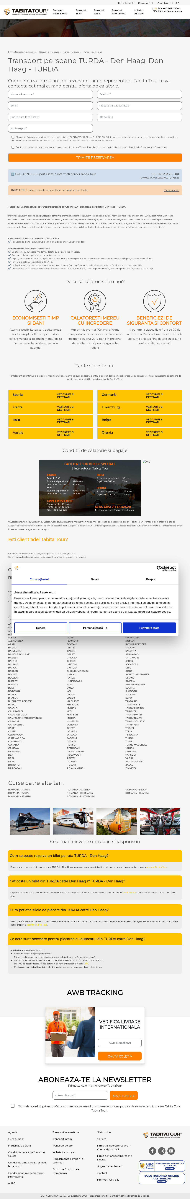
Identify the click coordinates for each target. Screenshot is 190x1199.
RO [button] (178, 3)
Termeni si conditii (98, 1195)
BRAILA (12, 694)
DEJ (10, 754)
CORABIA (13, 744)
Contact (102, 1172)
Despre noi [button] (145, 3)
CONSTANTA (15, 741)
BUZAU (12, 704)
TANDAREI (131, 701)
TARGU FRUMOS (134, 707)
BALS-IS (12, 661)
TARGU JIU (131, 711)
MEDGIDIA (73, 704)
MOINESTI (72, 714)
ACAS (11, 624)
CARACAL (13, 721)
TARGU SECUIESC (135, 721)
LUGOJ (71, 697)
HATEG (71, 677)
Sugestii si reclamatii (109, 1166)
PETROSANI (73, 748)
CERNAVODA (15, 734)
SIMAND (130, 677)
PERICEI (71, 741)
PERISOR (72, 744)
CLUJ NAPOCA (16, 738)
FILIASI (70, 637)
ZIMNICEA (131, 768)
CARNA (12, 731)
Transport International (66, 1132)
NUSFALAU (73, 721)
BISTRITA (13, 684)
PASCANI (72, 738)
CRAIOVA (13, 748)
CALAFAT (13, 707)
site (107, 867)
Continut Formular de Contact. (97, 140)
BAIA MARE (14, 650)
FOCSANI (72, 644)
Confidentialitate (119, 1195)
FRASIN (71, 647)
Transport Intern (81, 12)
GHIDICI (71, 661)
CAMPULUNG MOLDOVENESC (25, 717)
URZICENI (130, 751)
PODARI (71, 764)
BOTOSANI (14, 691)
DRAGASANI (15, 768)
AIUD (11, 630)
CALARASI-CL (16, 711)
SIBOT (128, 671)
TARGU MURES (133, 714)
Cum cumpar (16, 1138)
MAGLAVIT (73, 701)
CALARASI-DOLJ (17, 714)
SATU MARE (132, 657)
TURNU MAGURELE (136, 744)
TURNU (129, 741)
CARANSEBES (16, 724)
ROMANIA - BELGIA (136, 789)
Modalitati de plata (19, 1145)
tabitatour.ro (130, 892)
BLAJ (11, 687)
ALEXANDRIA (15, 640)
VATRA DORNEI (134, 761)
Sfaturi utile (104, 1132)
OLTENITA (72, 724)
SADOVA (130, 647)
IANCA (70, 687)
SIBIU (128, 667)
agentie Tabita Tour (156, 867)
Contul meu (165, 3)
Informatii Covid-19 (108, 1179)
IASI (69, 691)
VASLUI (129, 758)
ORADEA (72, 731)
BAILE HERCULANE (19, 654)
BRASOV (13, 697)
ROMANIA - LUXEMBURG (81, 796)
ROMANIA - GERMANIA (80, 793)
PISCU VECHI (74, 754)
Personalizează (93, 627)
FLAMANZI (72, 640)
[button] (120, 1056)
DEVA (11, 761)
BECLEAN (13, 677)
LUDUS (71, 694)
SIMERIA (130, 681)
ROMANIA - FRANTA (19, 796)
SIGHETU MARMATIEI (137, 674)
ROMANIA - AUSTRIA (78, 789)
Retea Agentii (126, 3)
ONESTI (71, 728)
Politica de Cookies (139, 1195)
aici (86, 963)
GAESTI (71, 650)
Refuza (40, 627)
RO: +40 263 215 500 (169, 8)
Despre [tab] (150, 579)
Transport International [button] (60, 12)
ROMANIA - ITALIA (18, 793)
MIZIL (70, 711)
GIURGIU (72, 667)
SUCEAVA (130, 694)
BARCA (12, 667)
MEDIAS (71, 707)
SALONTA (130, 650)
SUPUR (129, 697)
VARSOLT (130, 754)
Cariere (101, 1138)
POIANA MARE (75, 768)
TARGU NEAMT (133, 717)
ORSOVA (72, 734)
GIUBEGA (72, 664)
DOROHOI (14, 764)
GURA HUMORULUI (78, 671)
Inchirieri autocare (138, 12)
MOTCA (71, 717)
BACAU (12, 647)
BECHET (12, 674)
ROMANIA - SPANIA (19, 789)
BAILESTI (13, 657)
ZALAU (129, 764)
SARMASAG (132, 654)
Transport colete (99, 12)
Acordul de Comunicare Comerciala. (148, 147)
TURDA (129, 738)
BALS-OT (13, 664)
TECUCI (129, 728)
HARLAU (71, 674)
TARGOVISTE (132, 704)
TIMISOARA (131, 734)
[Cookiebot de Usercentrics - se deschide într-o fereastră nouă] (159, 568)
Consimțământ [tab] (39, 579)
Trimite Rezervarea (95, 158)
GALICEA (72, 657)
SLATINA (130, 687)
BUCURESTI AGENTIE (20, 701)
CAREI (11, 728)
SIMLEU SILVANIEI (135, 684)
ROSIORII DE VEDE (136, 644)
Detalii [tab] (95, 579)
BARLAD (13, 671)
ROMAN (130, 640)
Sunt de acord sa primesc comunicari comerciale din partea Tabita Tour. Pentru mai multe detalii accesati (91, 147)
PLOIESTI (72, 761)
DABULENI (14, 751)
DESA (11, 758)
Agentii (12, 1132)
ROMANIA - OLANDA (137, 793)
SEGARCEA (131, 664)
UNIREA (129, 748)
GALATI (71, 654)
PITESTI (71, 758)
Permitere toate (149, 627)
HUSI (69, 684)
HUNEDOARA (74, 681)
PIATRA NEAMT (75, 751)
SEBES (129, 661)
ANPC (11, 1183)
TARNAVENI (132, 724)
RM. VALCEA (132, 637)
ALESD (12, 637)
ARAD (11, 644)
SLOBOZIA (131, 691)
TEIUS (128, 731)
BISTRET (12, 681)
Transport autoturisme (118, 12)
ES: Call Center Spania (170, 11)
